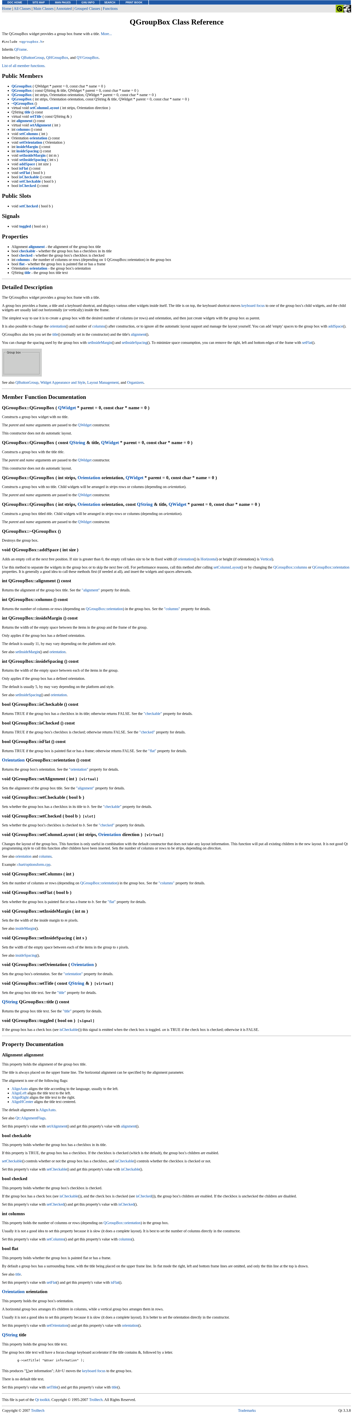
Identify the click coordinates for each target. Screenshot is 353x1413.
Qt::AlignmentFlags (30, 1118)
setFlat (307, 343)
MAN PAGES (63, 2)
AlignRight (20, 1097)
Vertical (266, 559)
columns (98, 326)
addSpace (335, 326)
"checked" (147, 732)
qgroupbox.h (31, 41)
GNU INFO (88, 2)
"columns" (172, 609)
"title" (61, 993)
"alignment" (91, 590)
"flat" (152, 751)
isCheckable (69, 1030)
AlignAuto (20, 1089)
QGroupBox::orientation (330, 567)
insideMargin (25, 928)
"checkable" (153, 714)
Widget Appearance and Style (62, 382)
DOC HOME (14, 2)
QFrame (20, 49)
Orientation (89, 477)
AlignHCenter (22, 1102)
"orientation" (78, 769)
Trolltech (96, 1400)
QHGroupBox (57, 58)
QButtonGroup (32, 58)
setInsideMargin (100, 343)
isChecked (144, 1196)
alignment (138, 334)
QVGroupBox (88, 58)
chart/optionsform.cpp (33, 864)
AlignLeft (19, 1093)
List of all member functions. (23, 66)
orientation (58, 326)
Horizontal (209, 559)
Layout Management (103, 382)
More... (106, 34)
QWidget (67, 407)
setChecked (55, 1204)
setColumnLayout (227, 567)
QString (77, 442)
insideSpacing (26, 955)
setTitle (52, 1387)
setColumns (55, 1239)
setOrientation (57, 1325)
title (55, 334)
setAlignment (57, 1126)
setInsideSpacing (134, 343)
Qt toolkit (42, 1400)
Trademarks (247, 1410)
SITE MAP (38, 2)
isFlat (115, 1282)
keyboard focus (253, 306)
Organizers (135, 382)
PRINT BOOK (134, 2)
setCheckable (12, 1161)
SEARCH (109, 2)
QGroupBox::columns (290, 567)
